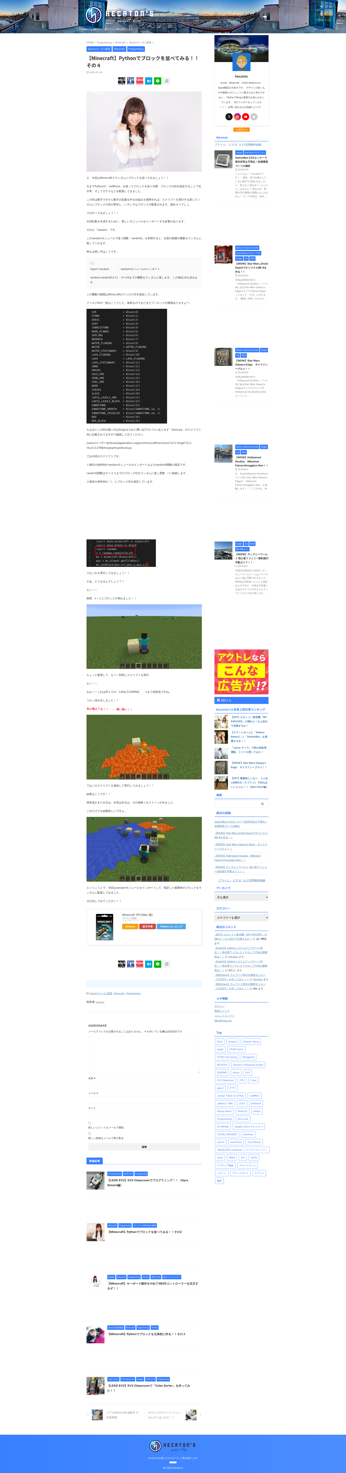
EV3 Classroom (225, 1080)
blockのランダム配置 (101, 993)
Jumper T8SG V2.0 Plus (230, 1095)
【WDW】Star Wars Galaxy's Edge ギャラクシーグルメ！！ (251, 364)
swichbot (248, 1134)
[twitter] (229, 116)
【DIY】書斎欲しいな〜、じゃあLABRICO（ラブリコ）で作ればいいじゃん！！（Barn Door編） (250, 782)
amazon (232, 1041)
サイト (92, 1108)
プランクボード (240, 1173)
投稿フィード (222, 1010)
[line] (157, 81)
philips (257, 1111)
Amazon (130, 926)
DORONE (222, 1072)
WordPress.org (223, 1020)
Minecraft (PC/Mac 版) (137, 915)
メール (93, 1093)
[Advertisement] (144, 513)
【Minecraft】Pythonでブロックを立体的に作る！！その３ (146, 1334)
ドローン (221, 1173)
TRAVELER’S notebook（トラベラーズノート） (242, 1149)
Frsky (253, 1080)
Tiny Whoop (254, 1142)
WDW (232, 1157)
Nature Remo (224, 1111)
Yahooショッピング (171, 926)
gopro (220, 1087)
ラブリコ (259, 1173)
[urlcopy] (166, 81)
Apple (220, 1049)
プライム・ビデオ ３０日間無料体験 (241, 880)
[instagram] (237, 116)
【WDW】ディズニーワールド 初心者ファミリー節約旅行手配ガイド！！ (252, 558)
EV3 (247, 1072)
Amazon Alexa (251, 1041)
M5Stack (256, 1103)
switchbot (235, 1142)
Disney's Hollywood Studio (248, 1064)
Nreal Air (242, 1111)
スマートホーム (247, 1165)
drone (236, 1072)
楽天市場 (148, 926)
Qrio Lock (243, 1118)
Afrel (219, 1041)
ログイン (219, 1006)
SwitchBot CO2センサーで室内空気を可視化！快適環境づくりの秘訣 (251, 161)
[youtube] (245, 116)
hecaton (233, 956)
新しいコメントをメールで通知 (106, 1127)
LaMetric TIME (225, 1103)
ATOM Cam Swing (227, 1057)
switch (220, 1142)
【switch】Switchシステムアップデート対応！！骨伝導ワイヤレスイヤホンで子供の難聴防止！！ (240, 952)
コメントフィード (224, 1015)
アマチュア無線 (225, 1165)
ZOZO (254, 1157)
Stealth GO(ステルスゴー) (249, 1126)
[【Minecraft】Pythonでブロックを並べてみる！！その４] (148, 81)
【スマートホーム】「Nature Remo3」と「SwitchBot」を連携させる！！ (249, 736)
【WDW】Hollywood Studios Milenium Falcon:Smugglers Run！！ (251, 461)
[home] (254, 116)
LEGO (242, 1103)
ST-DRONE (223, 1126)
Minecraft (119, 993)
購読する (226, 700)
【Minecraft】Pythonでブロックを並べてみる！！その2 (144, 1232)
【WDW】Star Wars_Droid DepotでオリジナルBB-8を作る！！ (251, 267)
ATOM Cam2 (236, 1049)
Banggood (248, 1057)
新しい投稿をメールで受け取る (106, 1138)
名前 (92, 1078)
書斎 (219, 1180)
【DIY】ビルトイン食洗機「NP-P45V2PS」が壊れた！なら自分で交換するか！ (249, 721)
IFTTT (233, 1087)
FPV (242, 1080)
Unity (220, 1157)
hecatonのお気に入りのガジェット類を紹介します (173, 1458)
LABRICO (255, 1095)
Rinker (134, 918)
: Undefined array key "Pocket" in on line (139, 81)
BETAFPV (222, 1064)
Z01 (243, 1157)
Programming (133, 993)
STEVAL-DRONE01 (227, 1134)
